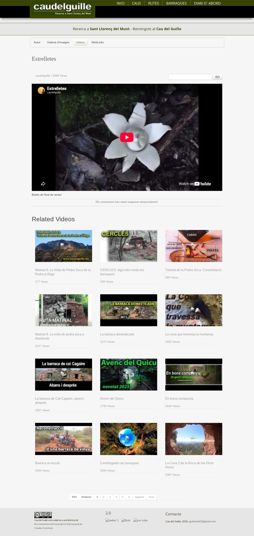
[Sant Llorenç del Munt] (62, 8)
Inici (121, 3)
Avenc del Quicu (111, 398)
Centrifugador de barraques (119, 463)
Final (151, 497)
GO (217, 77)
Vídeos (80, 42)
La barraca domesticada (117, 334)
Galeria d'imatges (58, 42)
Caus (136, 3)
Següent (139, 497)
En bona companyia (179, 398)
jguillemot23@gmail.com (202, 521)
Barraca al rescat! (47, 463)
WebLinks (97, 42)
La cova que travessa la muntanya (189, 334)
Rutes (153, 3)
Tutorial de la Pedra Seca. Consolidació (193, 270)
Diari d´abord (207, 3)
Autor (37, 42)
